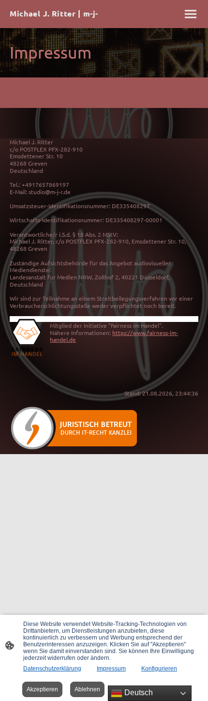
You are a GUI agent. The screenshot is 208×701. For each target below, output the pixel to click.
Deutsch (137, 692)
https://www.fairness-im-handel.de (114, 336)
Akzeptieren (42, 689)
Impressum (111, 668)
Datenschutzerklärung (52, 668)
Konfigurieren (159, 668)
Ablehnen (87, 689)
